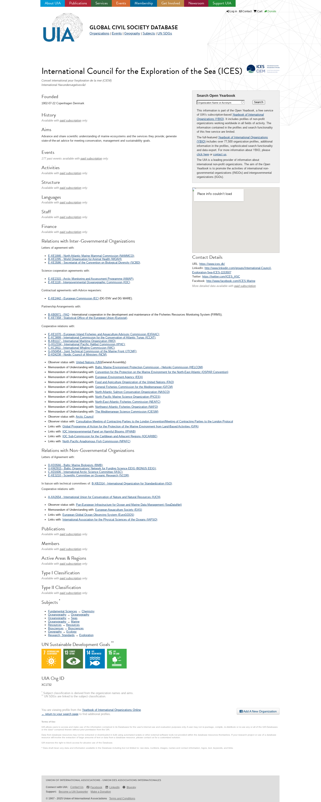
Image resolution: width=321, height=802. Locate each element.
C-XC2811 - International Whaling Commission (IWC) (81, 347)
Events (121, 3)
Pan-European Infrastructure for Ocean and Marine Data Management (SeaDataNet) (129, 504)
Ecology (71, 631)
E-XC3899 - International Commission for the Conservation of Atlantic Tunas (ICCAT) (101, 337)
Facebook (96, 787)
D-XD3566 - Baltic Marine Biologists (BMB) (75, 465)
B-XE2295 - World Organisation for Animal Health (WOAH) (84, 259)
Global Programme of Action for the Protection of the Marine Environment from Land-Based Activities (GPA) (130, 426)
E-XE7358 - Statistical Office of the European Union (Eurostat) (87, 317)
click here (203, 154)
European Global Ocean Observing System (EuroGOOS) (98, 514)
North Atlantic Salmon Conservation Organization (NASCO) (132, 392)
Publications (78, 3)
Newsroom (196, 3)
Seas (74, 618)
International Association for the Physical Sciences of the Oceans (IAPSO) (109, 519)
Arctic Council (84, 416)
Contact (247, 11)
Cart (259, 11)
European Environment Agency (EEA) (119, 377)
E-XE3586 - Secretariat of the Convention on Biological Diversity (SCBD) (94, 262)
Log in (233, 11)
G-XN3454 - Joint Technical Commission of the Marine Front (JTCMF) (92, 351)
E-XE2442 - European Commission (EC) (73, 298)
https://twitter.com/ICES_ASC (221, 276)
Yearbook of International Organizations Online (111, 710)
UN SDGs (164, 33)
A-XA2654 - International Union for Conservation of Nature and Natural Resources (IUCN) (104, 497)
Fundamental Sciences (62, 611)
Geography (132, 33)
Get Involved (170, 3)
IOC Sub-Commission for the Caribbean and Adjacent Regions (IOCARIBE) (109, 436)
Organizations (99, 33)
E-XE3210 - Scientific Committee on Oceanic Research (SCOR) (88, 475)
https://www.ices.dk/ (212, 264)
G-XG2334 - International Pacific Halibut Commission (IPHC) (86, 344)
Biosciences (56, 628)
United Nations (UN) (88, 362)
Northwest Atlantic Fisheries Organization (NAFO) (126, 406)
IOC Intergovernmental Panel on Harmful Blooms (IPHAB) (99, 431)
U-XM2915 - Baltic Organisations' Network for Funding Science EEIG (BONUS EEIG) (102, 468)
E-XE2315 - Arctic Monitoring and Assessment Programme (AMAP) (90, 278)
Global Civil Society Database (134, 27)
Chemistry (88, 611)
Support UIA (222, 3)
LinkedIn (114, 787)
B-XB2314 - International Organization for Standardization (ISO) (132, 483)
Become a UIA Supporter (73, 791)
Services (101, 3)
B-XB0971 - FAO (58, 314)
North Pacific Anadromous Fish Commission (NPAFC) (96, 441)
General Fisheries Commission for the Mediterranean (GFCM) (134, 387)
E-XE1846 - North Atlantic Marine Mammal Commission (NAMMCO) (91, 255)
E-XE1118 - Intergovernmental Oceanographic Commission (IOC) (89, 282)
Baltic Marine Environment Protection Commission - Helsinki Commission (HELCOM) (149, 367)
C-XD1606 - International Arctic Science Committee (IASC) (85, 472)
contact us (219, 154)
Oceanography (57, 614)
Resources (55, 625)
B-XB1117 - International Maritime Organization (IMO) (81, 341)
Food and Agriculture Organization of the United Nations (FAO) (134, 382)
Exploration (86, 635)
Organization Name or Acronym (214, 102)
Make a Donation (101, 791)
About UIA (53, 3)
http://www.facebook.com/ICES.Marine (230, 281)
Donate (271, 11)
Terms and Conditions (122, 798)
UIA (57, 25)
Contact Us (76, 787)
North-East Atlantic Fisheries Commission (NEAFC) (127, 401)
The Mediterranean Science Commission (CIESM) (126, 411)
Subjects (149, 33)
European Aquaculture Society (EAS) (118, 509)
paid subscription (245, 286)
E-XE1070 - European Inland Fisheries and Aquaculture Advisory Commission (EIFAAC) (103, 334)
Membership (144, 3)
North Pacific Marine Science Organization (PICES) (127, 396)
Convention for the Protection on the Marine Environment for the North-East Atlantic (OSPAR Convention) (161, 372)
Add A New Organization (260, 711)
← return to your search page (59, 714)
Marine (75, 621)
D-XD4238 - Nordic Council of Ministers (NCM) (77, 354)
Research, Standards (61, 635)
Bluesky (131, 787)
